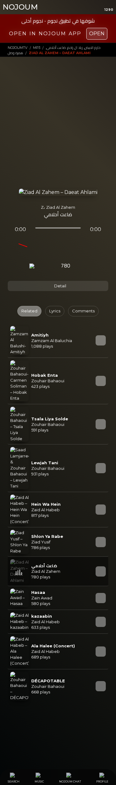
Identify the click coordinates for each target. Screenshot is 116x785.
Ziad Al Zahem (60, 207)
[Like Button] (82, 266)
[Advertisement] (58, 127)
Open (97, 33)
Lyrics (54, 310)
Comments (83, 310)
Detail (59, 285)
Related (29, 310)
